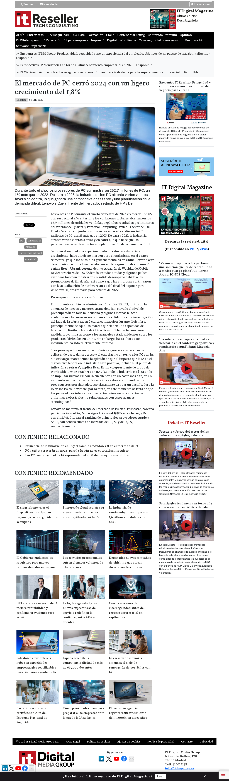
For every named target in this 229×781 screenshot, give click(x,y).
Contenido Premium (162, 35)
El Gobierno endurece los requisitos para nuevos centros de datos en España (36, 563)
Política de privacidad (160, 741)
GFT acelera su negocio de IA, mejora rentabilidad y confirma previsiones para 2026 (37, 610)
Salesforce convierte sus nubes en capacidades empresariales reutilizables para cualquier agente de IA (36, 665)
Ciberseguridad (58, 35)
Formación (95, 35)
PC (21, 240)
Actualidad (30, 259)
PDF (193, 249)
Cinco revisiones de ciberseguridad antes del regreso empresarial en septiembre (127, 610)
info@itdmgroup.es (179, 768)
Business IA (193, 40)
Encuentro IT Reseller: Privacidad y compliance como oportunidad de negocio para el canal (185, 86)
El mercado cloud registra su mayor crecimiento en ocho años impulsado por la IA (83, 512)
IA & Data (78, 35)
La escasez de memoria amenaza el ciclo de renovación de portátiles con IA (129, 665)
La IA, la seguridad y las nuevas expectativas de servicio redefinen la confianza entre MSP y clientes (80, 613)
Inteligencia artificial (31, 253)
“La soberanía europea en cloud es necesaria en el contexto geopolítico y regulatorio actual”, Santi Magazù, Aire (186, 345)
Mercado (30, 247)
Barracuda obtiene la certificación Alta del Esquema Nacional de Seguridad (31, 715)
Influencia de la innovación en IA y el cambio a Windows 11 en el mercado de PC (82, 446)
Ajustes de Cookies (128, 741)
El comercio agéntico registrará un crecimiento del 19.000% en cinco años (128, 713)
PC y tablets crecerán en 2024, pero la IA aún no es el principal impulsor (77, 451)
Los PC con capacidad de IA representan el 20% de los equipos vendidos (77, 455)
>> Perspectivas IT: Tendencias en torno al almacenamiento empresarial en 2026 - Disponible (84, 65)
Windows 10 (34, 240)
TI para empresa (76, 40)
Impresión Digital (104, 40)
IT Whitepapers (27, 40)
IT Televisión (51, 40)
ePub (203, 249)
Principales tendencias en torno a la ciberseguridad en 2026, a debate (185, 505)
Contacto (187, 741)
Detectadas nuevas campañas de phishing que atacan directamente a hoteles (130, 563)
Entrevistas (35, 35)
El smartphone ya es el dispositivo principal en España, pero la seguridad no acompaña (37, 515)
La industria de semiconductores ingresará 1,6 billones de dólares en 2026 (128, 515)
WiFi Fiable (128, 40)
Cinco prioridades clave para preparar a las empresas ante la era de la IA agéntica (83, 713)
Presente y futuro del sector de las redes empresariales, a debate (184, 434)
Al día (20, 35)
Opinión (186, 35)
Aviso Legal (73, 741)
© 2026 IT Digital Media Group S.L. (37, 741)
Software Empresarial (32, 46)
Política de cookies (98, 741)
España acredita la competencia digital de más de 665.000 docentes (83, 663)
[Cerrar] (204, 776)
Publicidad (206, 741)
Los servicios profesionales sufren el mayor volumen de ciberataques (83, 563)
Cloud (110, 35)
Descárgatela (187, 20)
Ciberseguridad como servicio (160, 40)
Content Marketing (131, 35)
